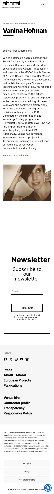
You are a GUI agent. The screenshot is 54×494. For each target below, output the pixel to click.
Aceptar (27, 463)
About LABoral (15, 375)
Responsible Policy (18, 413)
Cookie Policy (14, 489)
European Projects (17, 380)
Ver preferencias (27, 479)
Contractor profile (17, 403)
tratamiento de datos (26, 319)
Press (8, 370)
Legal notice (40, 489)
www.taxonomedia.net (15, 155)
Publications (13, 385)
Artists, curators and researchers (19, 23)
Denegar (27, 471)
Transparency (14, 408)
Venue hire (12, 398)
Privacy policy (27, 489)
